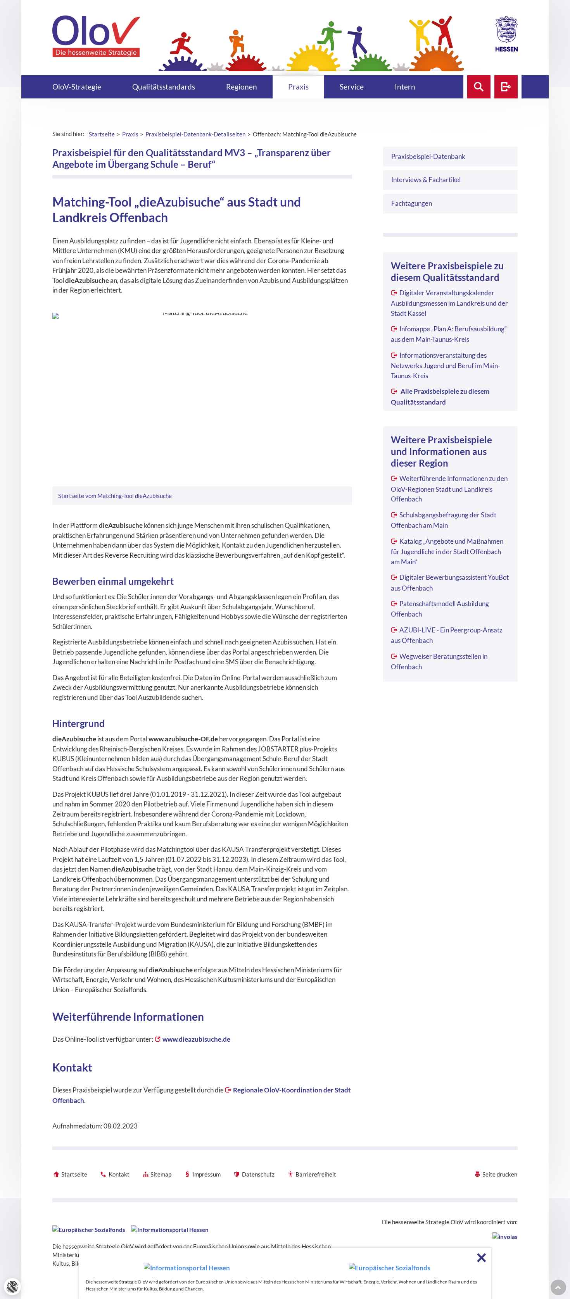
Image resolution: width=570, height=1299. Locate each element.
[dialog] (285, 1273)
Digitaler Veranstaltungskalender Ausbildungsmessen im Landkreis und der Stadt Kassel (449, 303)
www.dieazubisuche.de (196, 1039)
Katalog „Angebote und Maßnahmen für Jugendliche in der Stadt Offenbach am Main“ (447, 551)
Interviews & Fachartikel (426, 180)
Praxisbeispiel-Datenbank (428, 156)
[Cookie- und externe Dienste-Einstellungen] (12, 1286)
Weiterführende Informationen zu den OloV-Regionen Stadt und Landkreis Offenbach (449, 488)
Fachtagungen (411, 203)
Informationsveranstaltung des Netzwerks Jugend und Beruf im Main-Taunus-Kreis (445, 365)
